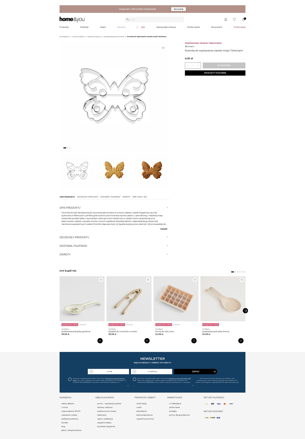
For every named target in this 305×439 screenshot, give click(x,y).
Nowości (121, 27)
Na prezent (216, 27)
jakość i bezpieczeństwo (71, 430)
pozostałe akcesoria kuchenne (114, 36)
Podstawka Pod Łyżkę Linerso (215, 331)
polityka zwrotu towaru (106, 411)
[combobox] (154, 19)
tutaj (237, 382)
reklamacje (101, 415)
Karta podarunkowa (166, 27)
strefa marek (174, 407)
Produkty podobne (215, 73)
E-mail (109, 371)
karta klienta (142, 411)
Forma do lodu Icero (164, 331)
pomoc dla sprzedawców (179, 415)
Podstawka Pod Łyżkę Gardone (75, 331)
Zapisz (195, 371)
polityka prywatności (69, 419)
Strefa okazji (239, 27)
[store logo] (72, 19)
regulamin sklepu (104, 423)
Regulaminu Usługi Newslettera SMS (180, 378)
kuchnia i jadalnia (78, 36)
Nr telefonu (152, 371)
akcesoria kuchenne (94, 36)
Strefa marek (193, 27)
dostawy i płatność (105, 407)
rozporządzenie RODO (70, 411)
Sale (143, 27)
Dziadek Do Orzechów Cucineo (122, 331)
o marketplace (175, 404)
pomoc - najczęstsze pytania (109, 404)
